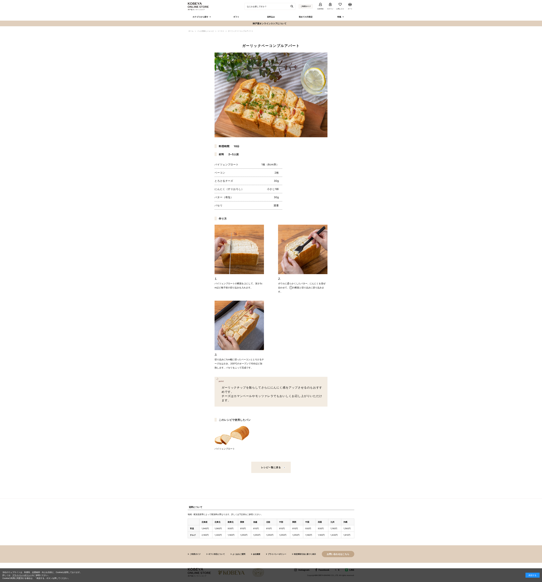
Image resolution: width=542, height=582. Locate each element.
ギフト (236, 17)
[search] (292, 6)
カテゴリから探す (200, 17)
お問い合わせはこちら (338, 554)
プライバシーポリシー (277, 554)
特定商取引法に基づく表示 (305, 554)
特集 (339, 17)
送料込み (271, 17)
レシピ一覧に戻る (271, 467)
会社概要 (256, 554)
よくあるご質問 (238, 554)
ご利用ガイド (306, 6)
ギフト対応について (216, 554)
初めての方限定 (306, 17)
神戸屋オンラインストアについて (270, 23)
